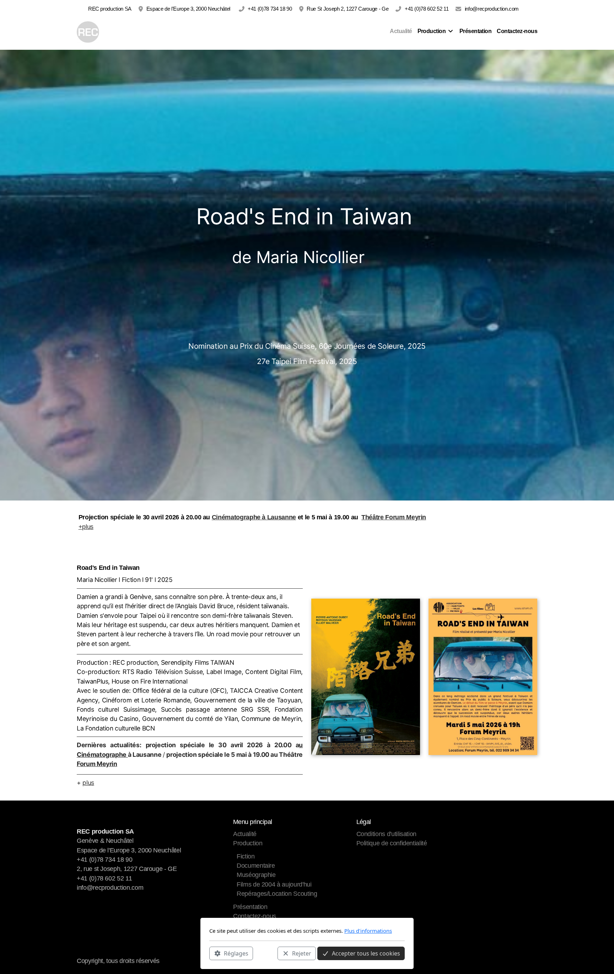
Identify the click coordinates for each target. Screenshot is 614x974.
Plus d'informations (368, 930)
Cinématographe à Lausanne (254, 517)
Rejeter (301, 953)
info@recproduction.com (492, 9)
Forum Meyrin (97, 763)
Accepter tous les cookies (366, 953)
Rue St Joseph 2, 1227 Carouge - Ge (347, 9)
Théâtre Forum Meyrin (393, 517)
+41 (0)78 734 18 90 (270, 9)
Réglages (236, 953)
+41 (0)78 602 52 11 (426, 9)
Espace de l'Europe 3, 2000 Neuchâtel (189, 9)
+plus (86, 526)
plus (88, 782)
